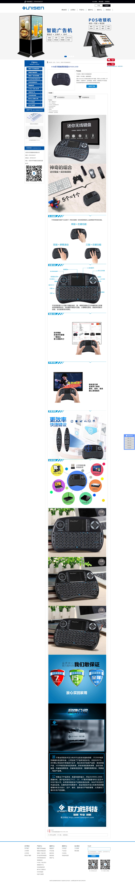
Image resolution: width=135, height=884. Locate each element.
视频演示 (52, 848)
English (106, 5)
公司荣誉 (27, 850)
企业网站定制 (73, 880)
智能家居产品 (31, 92)
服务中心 (90, 9)
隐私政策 (52, 855)
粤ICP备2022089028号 (81, 880)
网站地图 (101, 1)
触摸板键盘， (66, 834)
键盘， (61, 834)
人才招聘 (77, 848)
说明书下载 (92, 86)
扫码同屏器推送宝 (32, 82)
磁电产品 (52, 857)
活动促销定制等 (32, 95)
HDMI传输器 (31, 102)
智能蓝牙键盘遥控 (32, 72)
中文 (99, 5)
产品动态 (64, 850)
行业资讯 (64, 853)
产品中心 (81, 9)
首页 (54, 62)
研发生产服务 (28, 855)
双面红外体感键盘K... (34, 114)
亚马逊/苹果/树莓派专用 (34, 79)
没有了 (52, 830)
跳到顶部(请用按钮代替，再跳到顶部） (115, 66)
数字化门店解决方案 (33, 98)
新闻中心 (99, 9)
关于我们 (27, 848)
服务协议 (52, 853)
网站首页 (64, 9)
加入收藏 (94, 1)
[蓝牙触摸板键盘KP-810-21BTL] (34, 139)
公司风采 (27, 853)
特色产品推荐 (31, 105)
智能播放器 (31, 85)
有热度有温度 (65, 855)
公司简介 (72, 9)
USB (58, 834)
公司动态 (64, 848)
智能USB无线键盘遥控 (33, 68)
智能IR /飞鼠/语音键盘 (33, 75)
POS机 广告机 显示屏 (33, 88)
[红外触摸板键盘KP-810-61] (34, 122)
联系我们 (107, 1)
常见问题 (52, 850)
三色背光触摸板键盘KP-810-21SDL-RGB (59, 831)
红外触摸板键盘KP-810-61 (34, 130)
